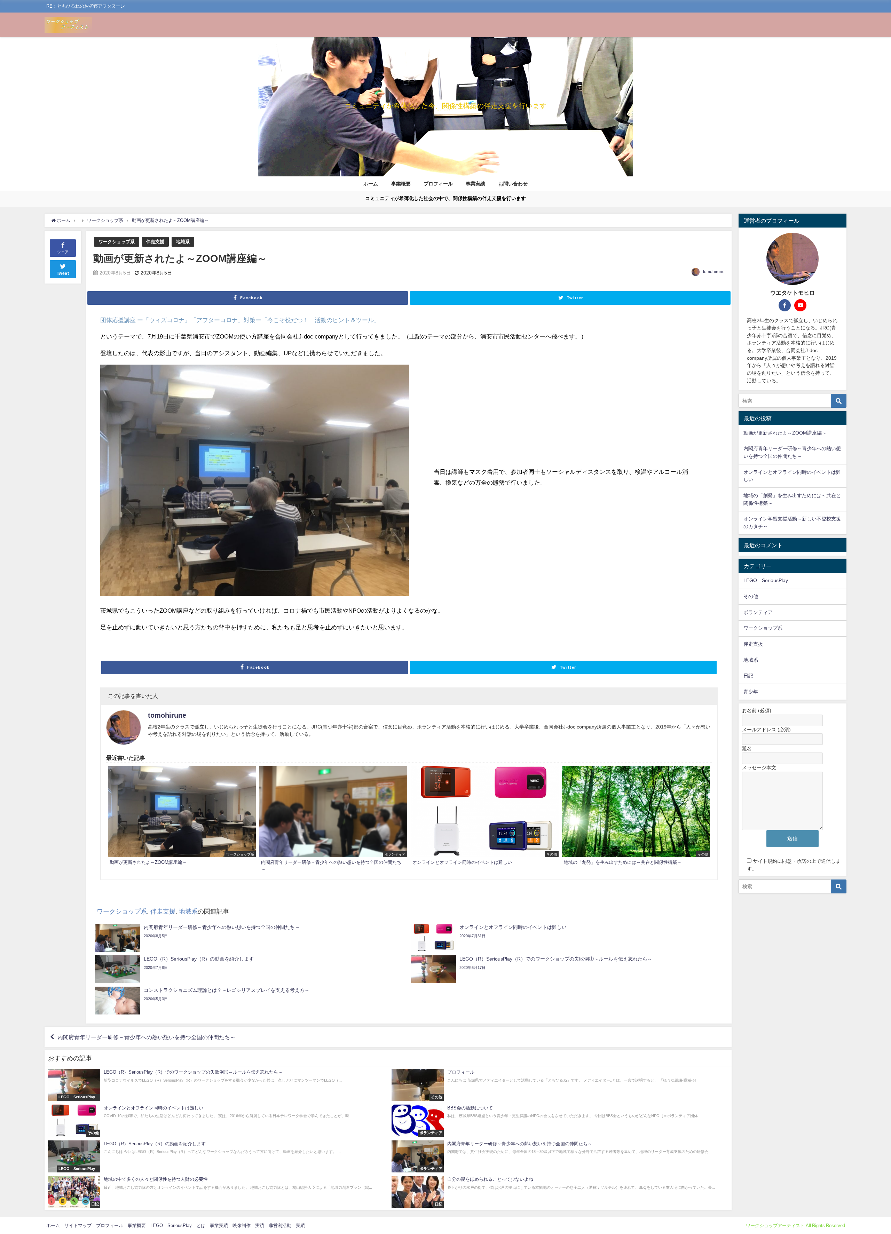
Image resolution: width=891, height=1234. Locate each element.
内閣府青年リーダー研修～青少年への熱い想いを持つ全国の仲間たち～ (146, 1037)
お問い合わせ (513, 183)
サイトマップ (78, 1225)
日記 (748, 675)
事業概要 (401, 183)
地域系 (183, 241)
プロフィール (438, 183)
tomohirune (714, 272)
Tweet (63, 273)
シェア (63, 252)
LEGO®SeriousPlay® (768, 580)
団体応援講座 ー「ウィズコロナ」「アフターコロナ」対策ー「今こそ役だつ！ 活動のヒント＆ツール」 (240, 320)
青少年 (750, 691)
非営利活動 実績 (287, 1225)
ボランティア (758, 612)
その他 (750, 596)
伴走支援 (155, 241)
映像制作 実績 (248, 1225)
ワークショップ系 (116, 241)
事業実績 (475, 183)
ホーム (370, 183)
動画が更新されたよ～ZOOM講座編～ (785, 432)
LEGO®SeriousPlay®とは (177, 1225)
